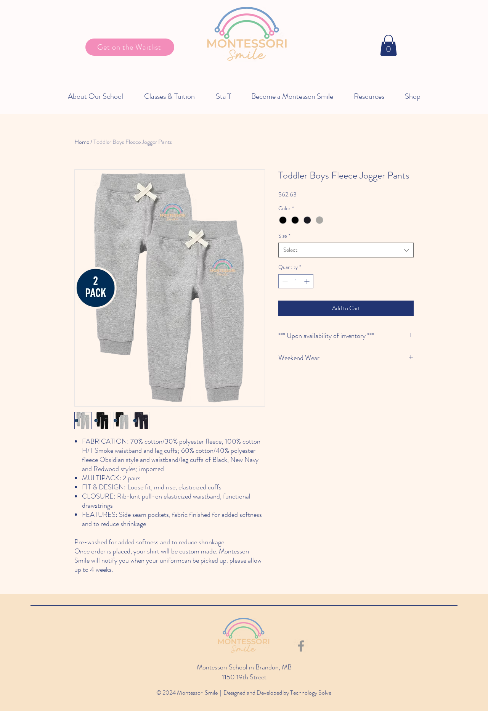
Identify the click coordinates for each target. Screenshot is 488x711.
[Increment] (307, 281)
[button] (388, 45)
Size (284, 236)
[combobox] (346, 250)
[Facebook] (301, 646)
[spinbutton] (296, 281)
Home (81, 141)
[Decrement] (284, 281)
